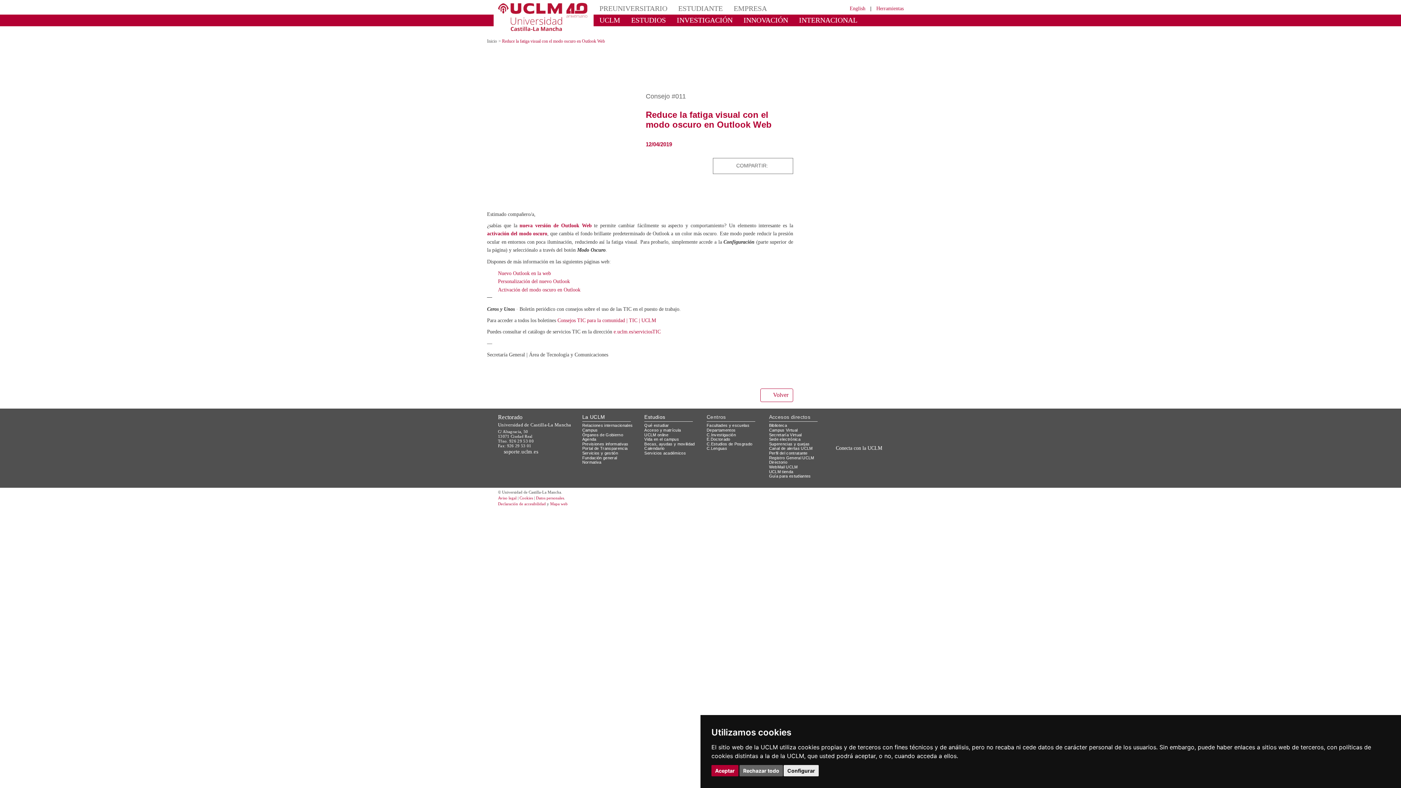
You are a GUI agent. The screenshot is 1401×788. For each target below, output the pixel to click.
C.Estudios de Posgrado (730, 437)
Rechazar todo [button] (761, 771)
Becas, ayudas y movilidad (671, 437)
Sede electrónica (786, 432)
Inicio (492, 35)
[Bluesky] (868, 457)
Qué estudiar (657, 418)
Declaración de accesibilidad (526, 497)
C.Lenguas (717, 441)
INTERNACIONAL (797, 20)
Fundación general (601, 450)
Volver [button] (779, 389)
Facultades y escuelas (729, 418)
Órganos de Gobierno (604, 427)
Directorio (779, 455)
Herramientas (888, 8)
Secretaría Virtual (787, 427)
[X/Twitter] (853, 457)
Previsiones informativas (607, 437)
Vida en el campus (663, 432)
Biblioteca (779, 418)
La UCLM (593, 409)
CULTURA (846, 20)
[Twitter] (769, 159)
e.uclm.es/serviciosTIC (657, 325)
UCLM (607, 20)
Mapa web (568, 497)
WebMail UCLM (784, 460)
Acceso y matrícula (663, 423)
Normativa (593, 455)
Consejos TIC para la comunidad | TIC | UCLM (626, 313)
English (851, 8)
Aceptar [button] (725, 771)
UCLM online (657, 427)
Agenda (590, 432)
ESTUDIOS (642, 20)
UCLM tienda (782, 464)
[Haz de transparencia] (847, 420)
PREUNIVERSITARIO (628, 8)
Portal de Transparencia (607, 441)
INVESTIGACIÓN (691, 20)
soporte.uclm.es (524, 444)
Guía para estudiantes (791, 469)
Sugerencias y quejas (791, 437)
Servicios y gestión (601, 446)
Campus (590, 423)
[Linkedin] (785, 159)
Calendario (655, 441)
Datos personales (560, 491)
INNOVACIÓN (744, 20)
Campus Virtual (784, 423)
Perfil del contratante (791, 446)
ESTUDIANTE (687, 8)
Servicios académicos (666, 446)
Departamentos (723, 423)
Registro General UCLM (793, 450)
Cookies (531, 491)
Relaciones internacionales (610, 418)
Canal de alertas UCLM (792, 441)
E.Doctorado (719, 432)
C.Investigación (722, 427)
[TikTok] (844, 457)
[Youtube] (885, 457)
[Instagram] (833, 457)
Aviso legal (508, 491)
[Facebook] (776, 159)
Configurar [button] (801, 771)
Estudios (654, 409)
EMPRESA (731, 8)
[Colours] (881, 420)
